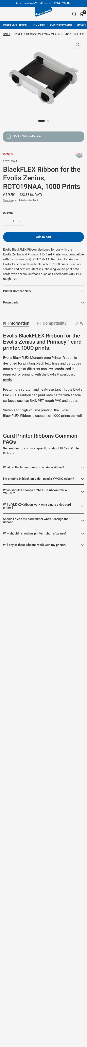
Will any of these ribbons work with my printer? (34, 545)
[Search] (74, 14)
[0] (81, 14)
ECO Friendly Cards (61, 24)
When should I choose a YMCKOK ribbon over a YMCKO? (35, 491)
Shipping (8, 200)
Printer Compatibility (17, 291)
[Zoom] (77, 45)
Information (18, 323)
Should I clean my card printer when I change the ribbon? (35, 520)
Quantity (8, 212)
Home (6, 34)
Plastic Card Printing (15, 24)
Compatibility (55, 323)
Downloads (10, 302)
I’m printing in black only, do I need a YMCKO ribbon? (38, 479)
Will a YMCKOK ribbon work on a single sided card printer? (37, 506)
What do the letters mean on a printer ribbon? (33, 467)
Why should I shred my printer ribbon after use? (34, 533)
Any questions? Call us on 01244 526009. (43, 3)
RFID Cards (38, 24)
